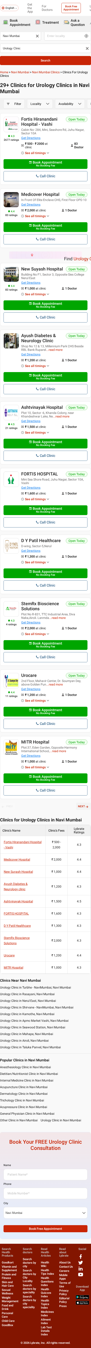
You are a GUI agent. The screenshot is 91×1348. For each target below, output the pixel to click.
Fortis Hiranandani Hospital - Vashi (39, 121)
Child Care (8, 1321)
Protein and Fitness (9, 1276)
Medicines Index (47, 1313)
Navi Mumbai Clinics (46, 72)
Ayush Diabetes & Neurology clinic (38, 338)
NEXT (81, 806)
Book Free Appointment (71, 8)
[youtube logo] (80, 1276)
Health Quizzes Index (46, 1293)
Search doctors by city (29, 1262)
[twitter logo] (80, 1264)
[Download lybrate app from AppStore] (82, 1304)
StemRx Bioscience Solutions (40, 606)
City (6, 1203)
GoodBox (7, 1325)
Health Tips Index (47, 1272)
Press (63, 1306)
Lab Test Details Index (46, 1331)
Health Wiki (45, 1264)
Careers (64, 1271)
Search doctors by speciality (29, 1289)
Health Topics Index (45, 1304)
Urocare (29, 675)
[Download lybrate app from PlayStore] (82, 1298)
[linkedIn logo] (80, 1270)
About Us (65, 1262)
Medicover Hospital (40, 194)
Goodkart (7, 1262)
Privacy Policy (63, 1292)
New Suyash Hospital (42, 269)
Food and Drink (7, 1307)
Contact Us (66, 1266)
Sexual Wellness (7, 1291)
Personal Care (7, 1314)
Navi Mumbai (20, 72)
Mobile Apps (63, 1276)
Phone (7, 1184)
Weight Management (10, 1299)
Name (7, 1165)
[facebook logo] (80, 1258)
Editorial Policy (64, 1300)
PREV (9, 806)
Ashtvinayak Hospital (42, 407)
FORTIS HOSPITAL (39, 474)
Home (4, 72)
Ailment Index (46, 1321)
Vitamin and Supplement (9, 1268)
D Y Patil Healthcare (41, 540)
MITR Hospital (35, 742)
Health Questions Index (47, 1281)
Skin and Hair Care (8, 1283)
